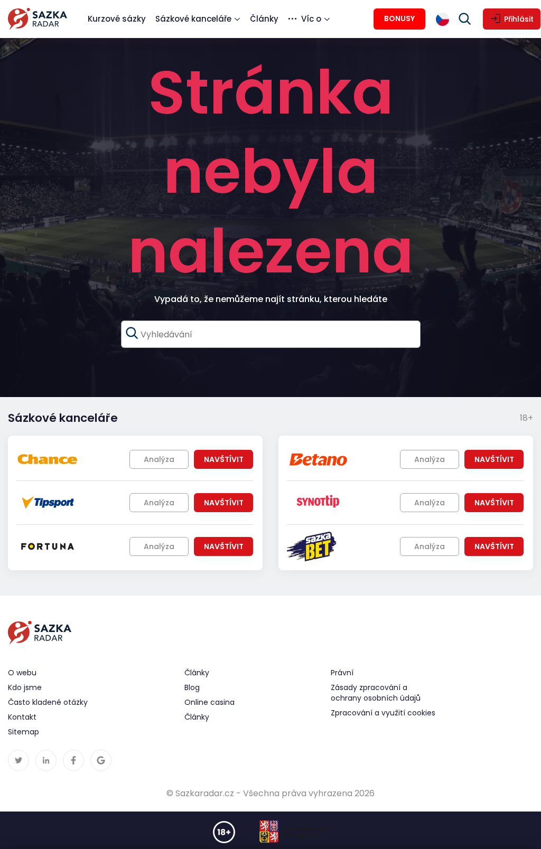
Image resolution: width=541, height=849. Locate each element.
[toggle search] (465, 19)
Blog (192, 687)
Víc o (311, 18)
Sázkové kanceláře (193, 18)
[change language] (442, 19)
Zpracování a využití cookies (383, 713)
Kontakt (22, 717)
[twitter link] (18, 760)
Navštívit (224, 459)
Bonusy (399, 18)
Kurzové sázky (117, 18)
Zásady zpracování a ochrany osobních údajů (376, 692)
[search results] (132, 333)
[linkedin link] (46, 760)
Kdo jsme (25, 687)
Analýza (159, 459)
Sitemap (23, 732)
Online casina (209, 702)
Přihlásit (519, 19)
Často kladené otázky (48, 702)
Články (264, 18)
